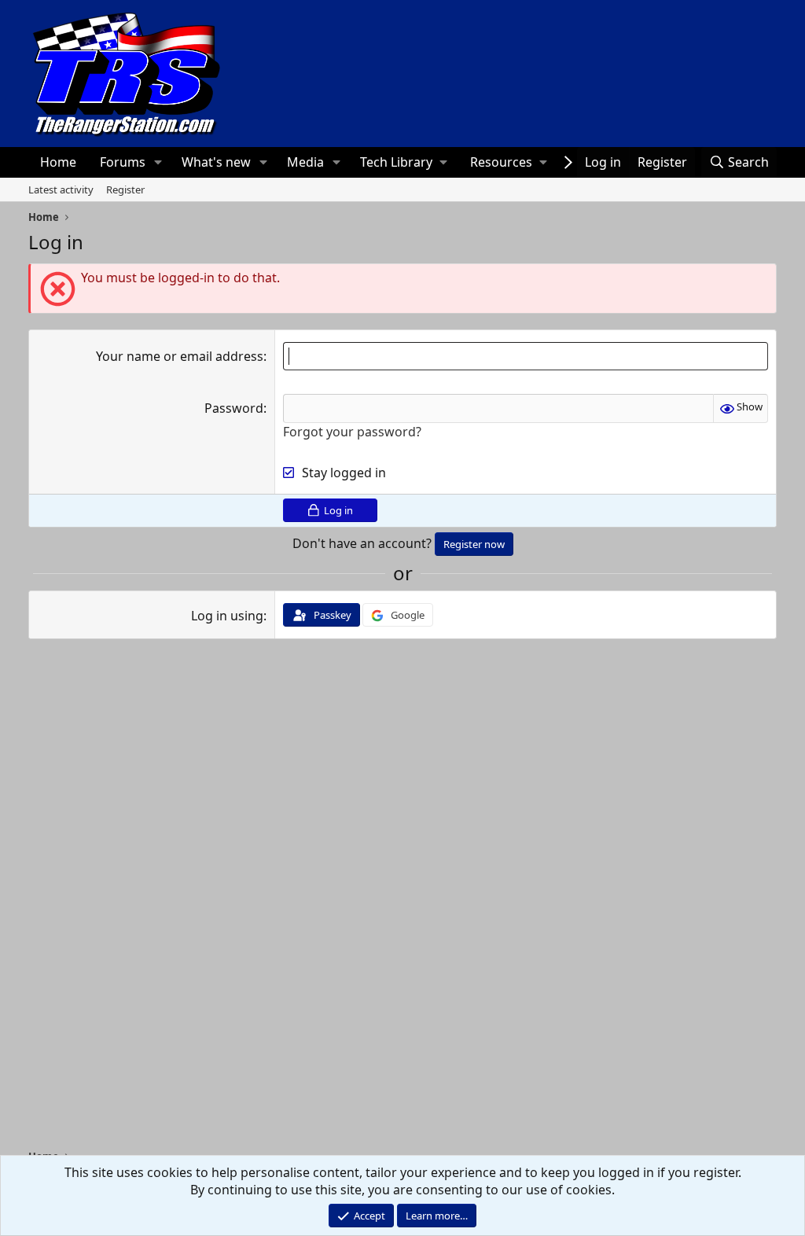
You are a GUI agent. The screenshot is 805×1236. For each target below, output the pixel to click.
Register (125, 189)
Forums (122, 162)
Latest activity (61, 189)
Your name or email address (179, 356)
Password (233, 408)
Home (58, 162)
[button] (157, 162)
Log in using (227, 615)
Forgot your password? (352, 431)
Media (305, 162)
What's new (216, 162)
